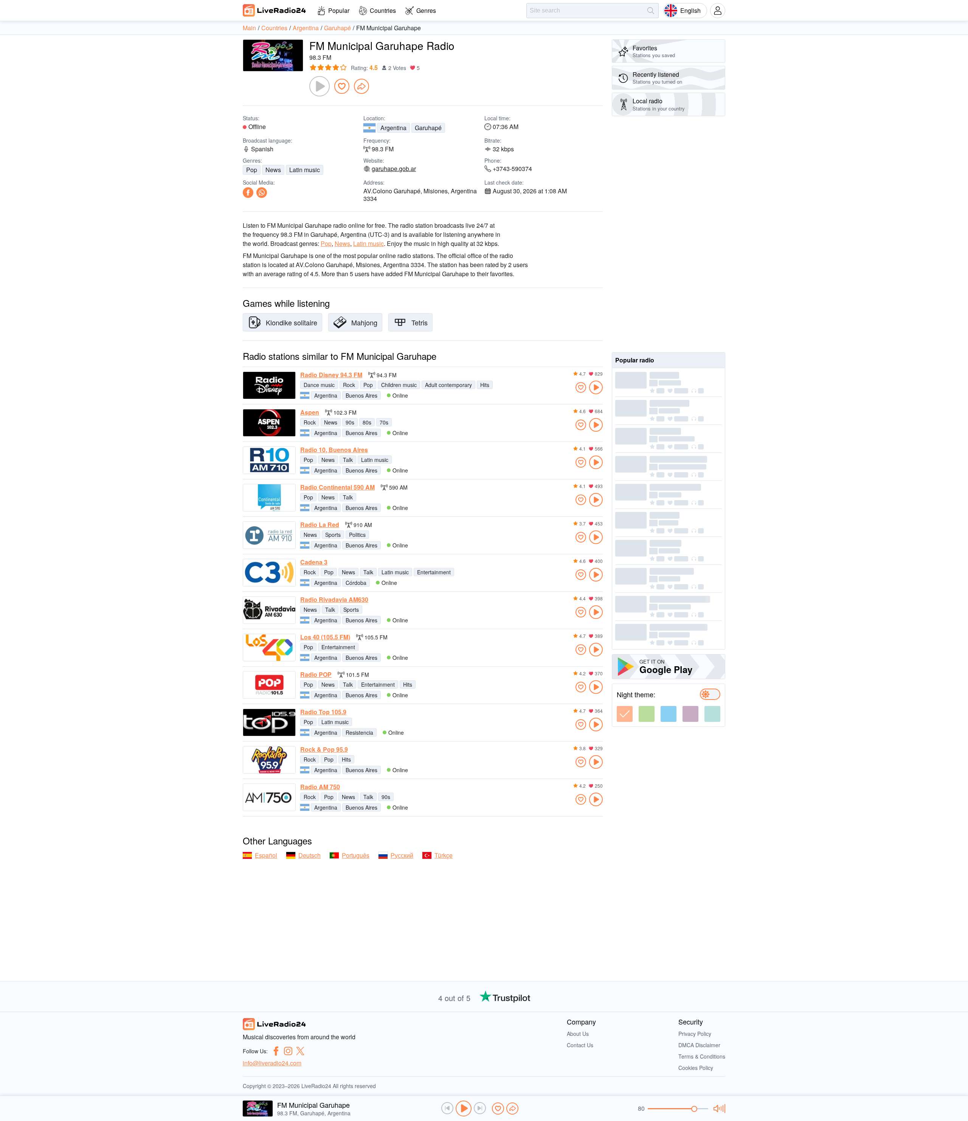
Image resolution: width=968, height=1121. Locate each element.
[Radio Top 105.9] (269, 722)
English (690, 10)
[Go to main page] (274, 10)
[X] (300, 1051)
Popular (338, 10)
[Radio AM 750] (269, 797)
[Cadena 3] (269, 572)
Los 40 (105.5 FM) (325, 637)
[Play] (319, 86)
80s (367, 422)
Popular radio (634, 360)
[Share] (361, 86)
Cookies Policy (695, 1067)
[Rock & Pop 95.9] (269, 760)
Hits (484, 385)
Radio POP (316, 674)
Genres (426, 10)
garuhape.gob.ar (394, 169)
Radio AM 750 (320, 787)
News (273, 169)
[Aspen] (269, 423)
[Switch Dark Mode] (710, 694)
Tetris (419, 322)
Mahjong (364, 322)
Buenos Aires (361, 395)
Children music (399, 385)
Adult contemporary (448, 385)
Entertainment (434, 572)
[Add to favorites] (341, 86)
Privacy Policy (694, 1033)
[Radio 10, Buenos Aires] (269, 460)
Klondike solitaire (291, 322)
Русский (402, 855)
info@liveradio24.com (272, 1063)
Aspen (309, 412)
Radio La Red (319, 524)
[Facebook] (248, 192)
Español (266, 855)
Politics (357, 534)
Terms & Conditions (701, 1056)
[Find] (650, 10)
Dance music (319, 385)
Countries (383, 10)
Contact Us (580, 1045)
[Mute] (718, 1108)
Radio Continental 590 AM (337, 487)
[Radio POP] (269, 685)
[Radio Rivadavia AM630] (269, 610)
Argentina (393, 127)
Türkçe (443, 855)
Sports (333, 534)
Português (355, 855)
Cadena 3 (313, 562)
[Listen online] (596, 387)
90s (350, 422)
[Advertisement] (668, 234)
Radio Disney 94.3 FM (331, 375)
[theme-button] (625, 714)
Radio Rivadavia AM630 (334, 599)
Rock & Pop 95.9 (324, 749)
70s (384, 422)
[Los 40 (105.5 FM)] (269, 647)
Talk (348, 459)
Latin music (304, 169)
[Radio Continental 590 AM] (269, 498)
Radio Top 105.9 (323, 712)
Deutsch (309, 855)
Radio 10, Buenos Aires (334, 449)
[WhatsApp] (261, 192)
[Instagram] (288, 1051)
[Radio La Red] (269, 535)
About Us (578, 1033)
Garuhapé (428, 127)
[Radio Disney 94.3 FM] (269, 385)
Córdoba (356, 582)
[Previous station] (447, 1108)
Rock (349, 385)
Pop (251, 169)
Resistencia (359, 732)
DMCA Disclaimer (699, 1045)
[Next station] (480, 1108)
